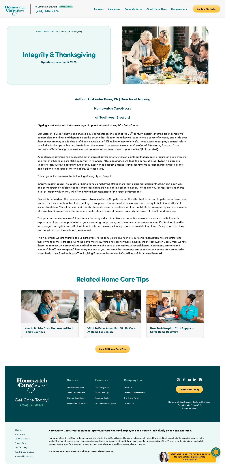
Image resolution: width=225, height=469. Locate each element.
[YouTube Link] (189, 380)
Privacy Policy (21, 443)
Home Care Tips (51, 31)
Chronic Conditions (75, 398)
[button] (189, 464)
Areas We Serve (133, 8)
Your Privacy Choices (24, 451)
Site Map (19, 429)
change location (66, 7)
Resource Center (102, 398)
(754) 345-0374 (47, 11)
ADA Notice (20, 434)
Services (98, 8)
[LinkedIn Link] (194, 380)
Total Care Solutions (76, 392)
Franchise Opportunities (134, 392)
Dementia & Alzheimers (77, 403)
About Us (128, 387)
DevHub (29, 456)
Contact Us (129, 403)
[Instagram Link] (200, 380)
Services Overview (75, 387)
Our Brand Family (132, 398)
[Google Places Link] (178, 380)
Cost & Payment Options (106, 403)
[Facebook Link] (183, 380)
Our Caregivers (102, 387)
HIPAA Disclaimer (22, 438)
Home (38, 31)
